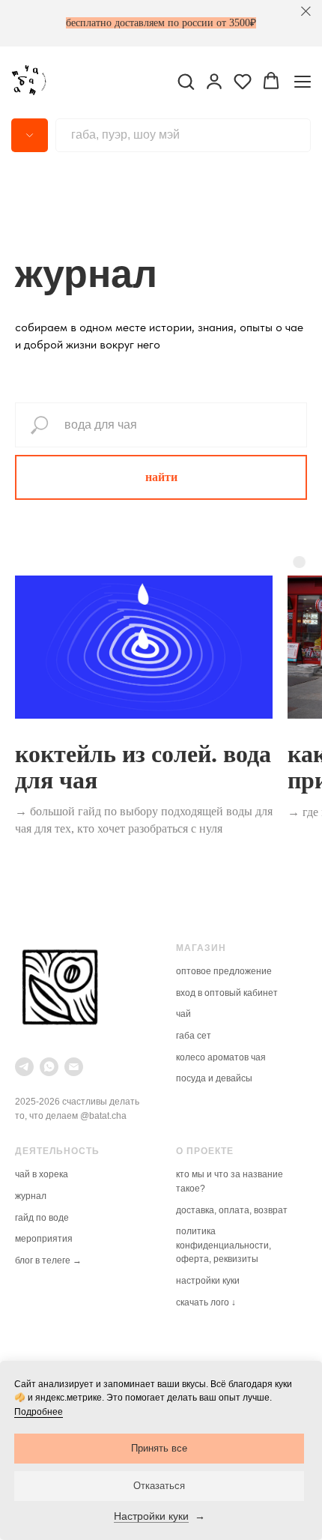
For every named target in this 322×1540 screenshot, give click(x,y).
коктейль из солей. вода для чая (143, 767)
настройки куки (208, 1280)
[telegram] (24, 1066)
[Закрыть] (306, 11)
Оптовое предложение (224, 971)
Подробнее (38, 1412)
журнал (30, 1196)
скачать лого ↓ (206, 1302)
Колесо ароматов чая (221, 1057)
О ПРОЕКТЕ (205, 1151)
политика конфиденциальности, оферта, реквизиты (223, 1245)
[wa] (49, 1066)
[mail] (73, 1066)
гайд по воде (42, 1218)
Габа (186, 1035)
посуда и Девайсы (214, 1078)
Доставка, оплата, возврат (232, 1210)
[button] (186, 81)
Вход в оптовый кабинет (227, 993)
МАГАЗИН (201, 948)
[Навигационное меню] (302, 81)
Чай (183, 1014)
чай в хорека (41, 1174)
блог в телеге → (48, 1260)
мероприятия (44, 1238)
